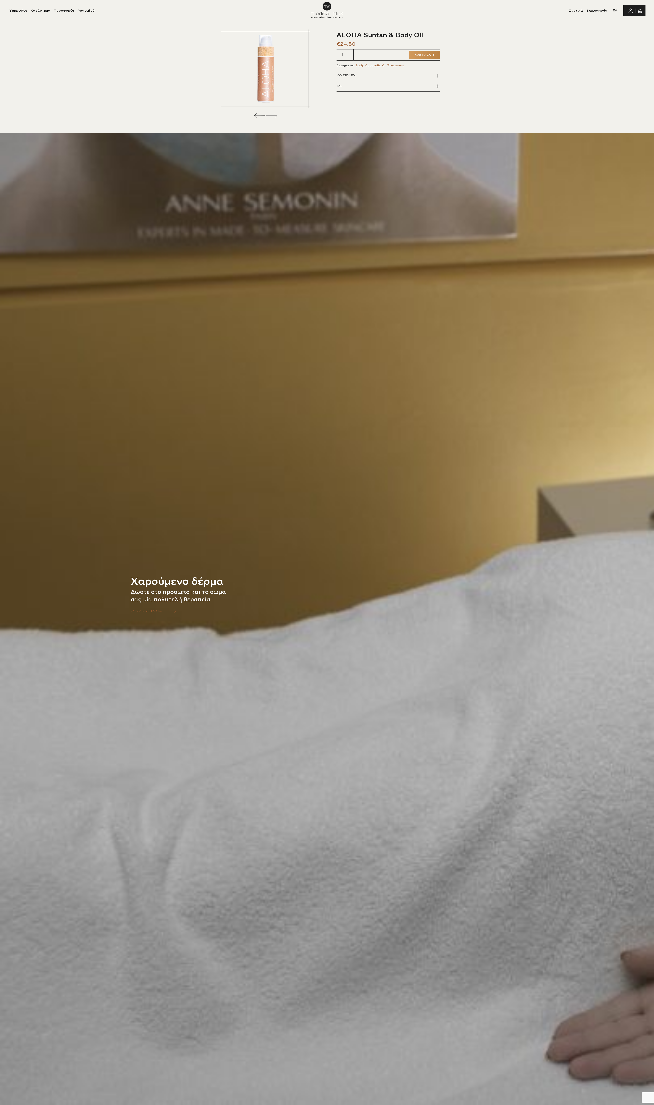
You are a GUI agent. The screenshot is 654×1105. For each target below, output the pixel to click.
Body (360, 65)
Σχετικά (576, 10)
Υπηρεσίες (18, 10)
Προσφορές (64, 10)
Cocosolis (373, 65)
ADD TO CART (424, 55)
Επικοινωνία (597, 10)
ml (340, 86)
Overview (346, 75)
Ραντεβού (86, 10)
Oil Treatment (393, 65)
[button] (259, 115)
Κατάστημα (40, 10)
